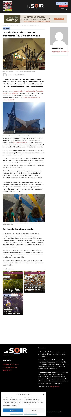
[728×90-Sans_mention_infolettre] (35, 19)
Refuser (34, 410)
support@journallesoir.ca (60, 52)
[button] (44, 394)
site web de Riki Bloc (20, 142)
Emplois (63, 6)
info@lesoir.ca (54, 387)
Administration (13, 74)
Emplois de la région (10, 367)
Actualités (5, 25)
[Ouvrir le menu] (62, 9)
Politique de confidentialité (16, 414)
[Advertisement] (24, 328)
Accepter (13, 410)
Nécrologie (62, 3)
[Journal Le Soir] (35, 6)
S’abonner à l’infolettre (10, 364)
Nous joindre (7, 370)
